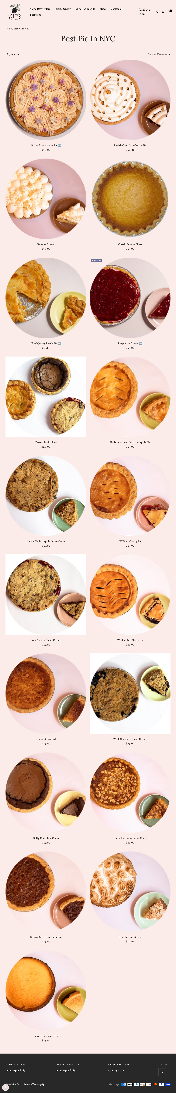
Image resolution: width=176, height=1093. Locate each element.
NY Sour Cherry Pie (130, 541)
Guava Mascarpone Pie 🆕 (46, 145)
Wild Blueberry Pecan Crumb (130, 739)
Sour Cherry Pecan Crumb (46, 640)
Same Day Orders (40, 8)
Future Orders (63, 8)
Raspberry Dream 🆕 (130, 343)
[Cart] (169, 12)
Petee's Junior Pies (46, 442)
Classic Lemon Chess (130, 244)
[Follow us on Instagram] (162, 1072)
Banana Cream (46, 244)
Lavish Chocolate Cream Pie (130, 145)
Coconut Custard (46, 739)
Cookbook (116, 8)
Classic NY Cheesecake (46, 1035)
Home (9, 28)
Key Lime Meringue (130, 937)
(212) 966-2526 (145, 11)
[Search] (157, 12)
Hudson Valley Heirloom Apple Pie (130, 442)
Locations (35, 14)
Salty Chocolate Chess (46, 838)
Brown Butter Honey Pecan (46, 937)
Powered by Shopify (34, 1084)
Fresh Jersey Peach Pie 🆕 (46, 343)
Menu (103, 8)
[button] (5, 1087)
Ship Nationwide (85, 8)
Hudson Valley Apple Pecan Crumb (46, 541)
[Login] (163, 12)
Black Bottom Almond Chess (130, 838)
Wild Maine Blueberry (130, 640)
